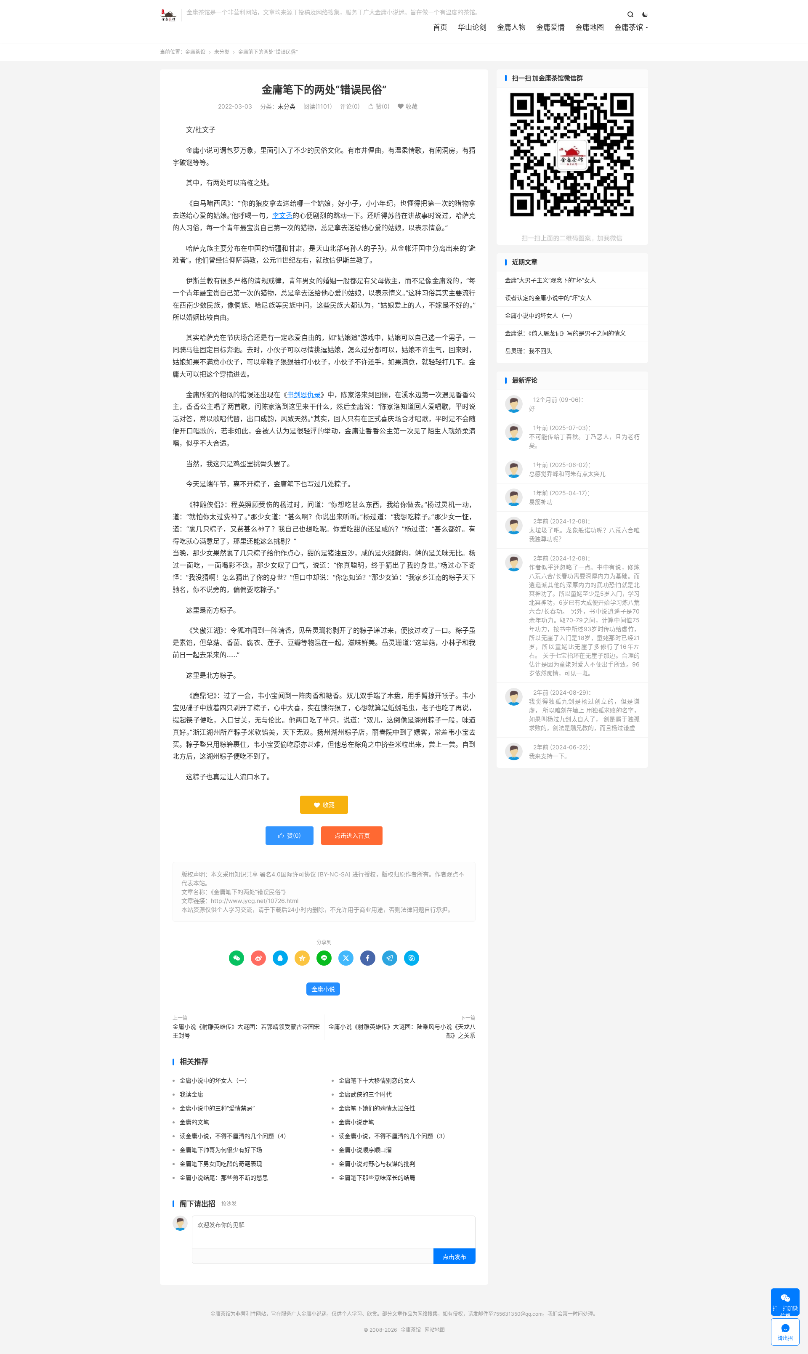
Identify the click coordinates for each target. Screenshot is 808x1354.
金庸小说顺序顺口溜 (365, 1149)
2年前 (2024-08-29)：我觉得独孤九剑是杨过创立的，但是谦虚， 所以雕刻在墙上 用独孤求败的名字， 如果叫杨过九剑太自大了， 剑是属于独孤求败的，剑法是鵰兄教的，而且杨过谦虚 (584, 710)
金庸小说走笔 (356, 1122)
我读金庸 (191, 1094)
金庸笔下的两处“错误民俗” (324, 89)
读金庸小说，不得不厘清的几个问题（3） (394, 1135)
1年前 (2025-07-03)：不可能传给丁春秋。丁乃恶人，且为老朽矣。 (584, 436)
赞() (379, 106)
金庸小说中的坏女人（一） (215, 1080)
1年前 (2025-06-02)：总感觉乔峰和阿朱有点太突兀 (567, 469)
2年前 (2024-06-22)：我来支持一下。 (561, 751)
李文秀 (282, 215)
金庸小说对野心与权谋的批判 (377, 1163)
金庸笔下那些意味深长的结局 (377, 1177)
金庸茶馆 (168, 15)
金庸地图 (589, 27)
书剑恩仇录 (304, 394)
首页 (440, 27)
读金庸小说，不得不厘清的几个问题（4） (235, 1135)
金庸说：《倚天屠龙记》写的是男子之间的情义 (565, 333)
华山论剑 (472, 27)
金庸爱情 (550, 27)
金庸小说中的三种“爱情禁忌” (217, 1108)
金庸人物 (511, 27)
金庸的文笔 (194, 1122)
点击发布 (454, 1256)
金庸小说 (323, 989)
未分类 (221, 52)
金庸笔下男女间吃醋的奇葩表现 (221, 1163)
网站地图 (435, 1330)
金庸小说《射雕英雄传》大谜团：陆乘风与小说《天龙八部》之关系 (402, 1031)
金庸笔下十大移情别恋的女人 (377, 1080)
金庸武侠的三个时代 (365, 1094)
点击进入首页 (352, 835)
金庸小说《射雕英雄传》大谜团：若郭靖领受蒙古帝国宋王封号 (246, 1031)
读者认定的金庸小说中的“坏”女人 (548, 297)
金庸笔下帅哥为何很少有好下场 (221, 1149)
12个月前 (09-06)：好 (558, 404)
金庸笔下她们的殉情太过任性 (377, 1108)
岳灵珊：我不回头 (528, 350)
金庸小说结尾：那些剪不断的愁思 (224, 1177)
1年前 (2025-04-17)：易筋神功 (561, 497)
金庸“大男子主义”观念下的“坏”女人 (550, 280)
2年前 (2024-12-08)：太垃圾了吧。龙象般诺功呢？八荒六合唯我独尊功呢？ (584, 530)
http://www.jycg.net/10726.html (254, 900)
